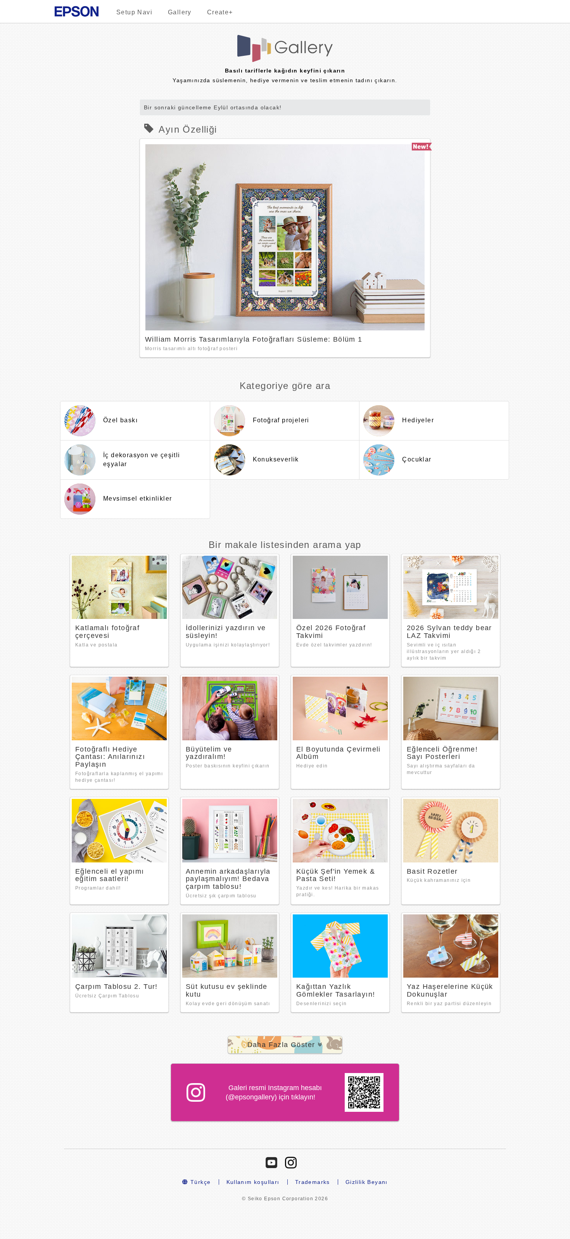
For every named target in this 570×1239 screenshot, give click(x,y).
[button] (285, 1045)
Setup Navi (134, 12)
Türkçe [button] (199, 1182)
